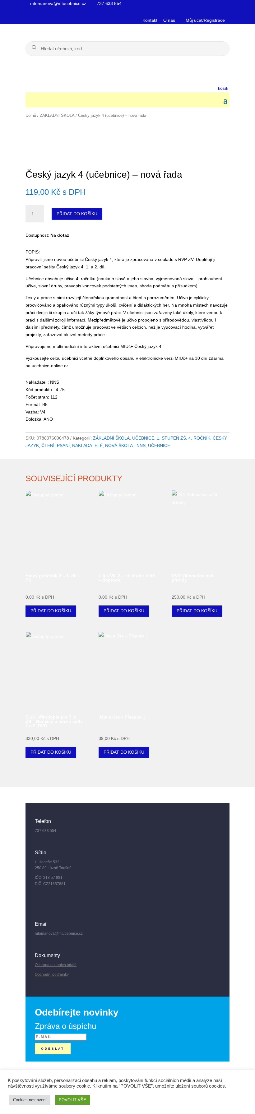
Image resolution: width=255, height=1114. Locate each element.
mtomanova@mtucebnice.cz (57, 3)
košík (224, 88)
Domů (31, 115)
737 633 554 (108, 3)
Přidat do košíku (77, 213)
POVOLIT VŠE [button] (72, 1100)
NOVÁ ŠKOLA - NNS (125, 445)
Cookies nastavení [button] (30, 1100)
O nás (169, 20)
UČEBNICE (143, 438)
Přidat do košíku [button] (50, 610)
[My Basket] (115, 87)
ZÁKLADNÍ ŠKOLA (57, 115)
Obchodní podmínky (52, 974)
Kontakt (149, 20)
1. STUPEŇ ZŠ (171, 438)
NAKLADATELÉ (87, 445)
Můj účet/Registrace (204, 20)
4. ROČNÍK (199, 438)
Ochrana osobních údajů (55, 965)
